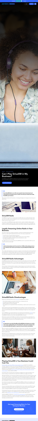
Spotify (31, 312)
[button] (35, 4)
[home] (9, 4)
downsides (17, 299)
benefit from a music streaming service (13, 392)
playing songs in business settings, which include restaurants (21, 369)
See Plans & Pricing (7, 182)
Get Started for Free (19, 409)
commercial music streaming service (19, 394)
